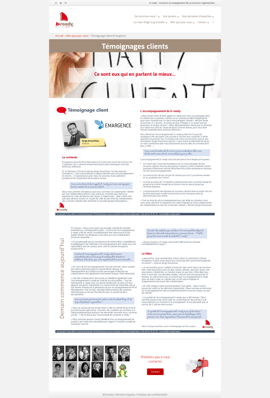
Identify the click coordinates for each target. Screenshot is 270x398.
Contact (202, 22)
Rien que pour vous (181, 22)
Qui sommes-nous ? (146, 16)
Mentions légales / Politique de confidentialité (141, 394)
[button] (159, 17)
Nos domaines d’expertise (196, 16)
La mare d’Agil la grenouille (149, 22)
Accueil (59, 36)
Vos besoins (169, 16)
